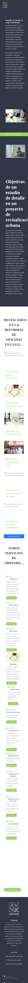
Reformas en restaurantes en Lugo (14, 447)
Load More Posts (14, 536)
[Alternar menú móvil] (25, 4)
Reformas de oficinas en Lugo (14, 419)
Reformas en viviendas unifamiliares (14, 509)
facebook (16, 842)
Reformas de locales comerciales (14, 359)
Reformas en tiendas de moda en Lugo (14, 478)
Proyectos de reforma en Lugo (14, 391)
